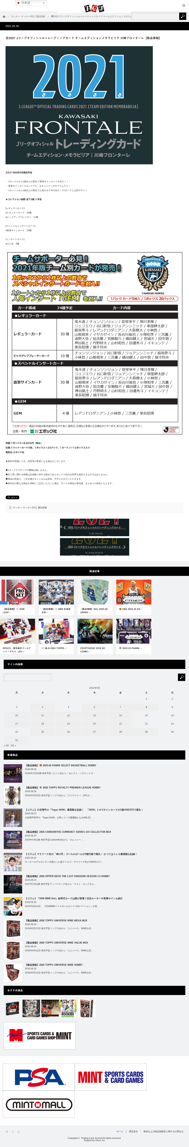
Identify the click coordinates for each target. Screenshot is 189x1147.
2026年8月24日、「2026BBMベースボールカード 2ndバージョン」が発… (62, 906)
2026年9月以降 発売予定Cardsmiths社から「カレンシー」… (55, 839)
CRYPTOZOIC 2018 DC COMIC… (92, 650)
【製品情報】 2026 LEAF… (14, 610)
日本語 (25, 2)
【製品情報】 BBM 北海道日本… (56, 610)
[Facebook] (13, 1131)
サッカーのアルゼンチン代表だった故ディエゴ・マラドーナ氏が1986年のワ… (64, 862)
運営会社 (133, 1131)
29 (146, 732)
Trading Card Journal (91, 1138)
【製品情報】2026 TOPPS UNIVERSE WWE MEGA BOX (56, 920)
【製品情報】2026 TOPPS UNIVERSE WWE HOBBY (54, 964)
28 (120, 732)
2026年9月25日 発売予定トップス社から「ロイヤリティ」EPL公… (58, 795)
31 (16, 740)
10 (16, 715)
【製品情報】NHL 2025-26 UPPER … (94, 610)
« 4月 (6, 745)
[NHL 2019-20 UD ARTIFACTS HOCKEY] (50, 1008)
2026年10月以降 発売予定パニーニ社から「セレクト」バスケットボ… (60, 773)
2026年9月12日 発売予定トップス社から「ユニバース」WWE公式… (59, 928)
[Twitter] (7, 1131)
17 (16, 724)
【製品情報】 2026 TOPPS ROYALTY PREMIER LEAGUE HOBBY (63, 787)
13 (94, 715)
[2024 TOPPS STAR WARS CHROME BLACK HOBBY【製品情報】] (12, 1008)
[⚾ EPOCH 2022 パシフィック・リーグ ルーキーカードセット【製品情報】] (67, 1008)
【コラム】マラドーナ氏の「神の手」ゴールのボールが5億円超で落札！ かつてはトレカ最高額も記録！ (81, 854)
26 (68, 732)
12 (68, 715)
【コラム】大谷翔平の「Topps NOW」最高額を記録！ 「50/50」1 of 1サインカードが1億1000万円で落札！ (84, 809)
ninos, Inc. (100, 1140)
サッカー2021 (30, 507)
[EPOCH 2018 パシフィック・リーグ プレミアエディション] (31, 1008)
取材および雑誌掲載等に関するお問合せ (163, 1131)
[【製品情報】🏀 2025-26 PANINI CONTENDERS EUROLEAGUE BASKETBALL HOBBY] (86, 1008)
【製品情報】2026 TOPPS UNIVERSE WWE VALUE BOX (56, 942)
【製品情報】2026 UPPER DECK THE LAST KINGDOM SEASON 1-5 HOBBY (67, 876)
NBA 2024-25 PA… (132, 609)
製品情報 (42, 507)
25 (42, 732)
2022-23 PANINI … (132, 648)
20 (94, 724)
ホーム (120, 1131)
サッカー (17, 507)
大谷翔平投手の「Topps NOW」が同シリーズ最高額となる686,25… (59, 817)
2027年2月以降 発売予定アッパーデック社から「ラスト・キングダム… (60, 884)
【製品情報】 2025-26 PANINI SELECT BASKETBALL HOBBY (60, 765)
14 (120, 715)
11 (42, 715)
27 (94, 732)
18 (42, 724)
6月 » (13, 745)
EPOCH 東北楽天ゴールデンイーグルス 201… (17, 650)
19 (68, 724)
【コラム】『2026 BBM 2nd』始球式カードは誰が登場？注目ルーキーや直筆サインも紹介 (74, 898)
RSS (18, 1131)
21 (120, 724)
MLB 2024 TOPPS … (55, 648)
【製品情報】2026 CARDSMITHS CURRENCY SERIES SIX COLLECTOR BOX (68, 832)
